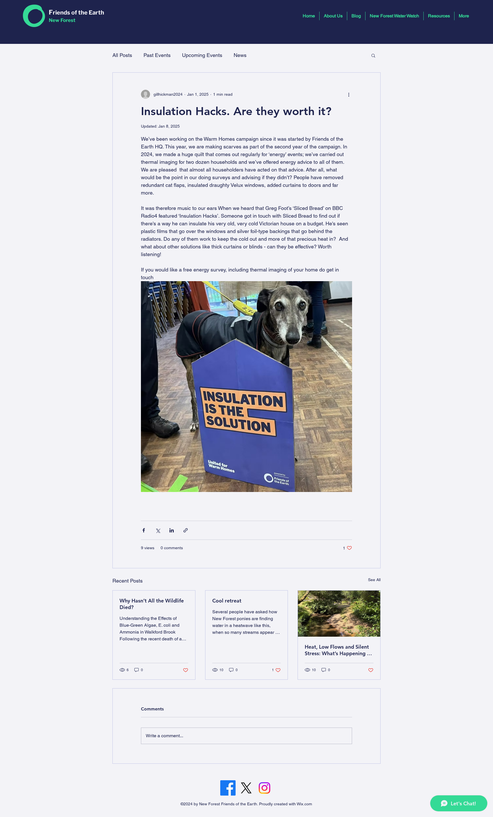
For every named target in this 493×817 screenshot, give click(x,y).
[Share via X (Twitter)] (157, 530)
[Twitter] (246, 788)
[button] (373, 55)
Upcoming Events (202, 55)
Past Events (157, 55)
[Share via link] (185, 530)
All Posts (122, 55)
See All (374, 579)
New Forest (62, 20)
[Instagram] (264, 788)
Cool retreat (226, 600)
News (240, 55)
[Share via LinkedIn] (171, 530)
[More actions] (348, 94)
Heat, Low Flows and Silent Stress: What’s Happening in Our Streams (338, 650)
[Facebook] (228, 788)
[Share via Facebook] (143, 530)
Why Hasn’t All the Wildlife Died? (152, 603)
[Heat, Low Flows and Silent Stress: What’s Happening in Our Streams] (339, 614)
